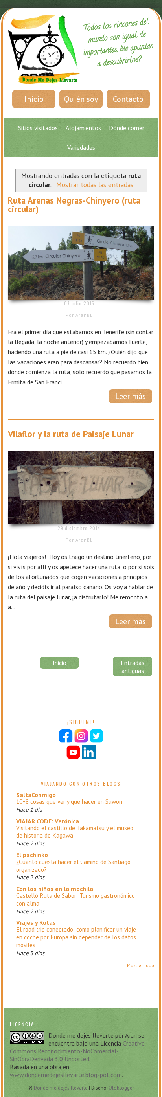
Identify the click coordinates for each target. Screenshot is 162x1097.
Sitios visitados (38, 128)
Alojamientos (83, 128)
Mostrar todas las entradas (94, 184)
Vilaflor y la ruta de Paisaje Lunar (71, 434)
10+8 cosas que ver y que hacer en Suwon (69, 801)
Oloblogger (121, 1087)
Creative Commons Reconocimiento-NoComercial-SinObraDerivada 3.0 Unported (77, 1051)
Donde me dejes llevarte (61, 1087)
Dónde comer (126, 128)
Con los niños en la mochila (54, 889)
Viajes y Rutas (36, 922)
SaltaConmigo (36, 795)
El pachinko (32, 855)
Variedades (81, 147)
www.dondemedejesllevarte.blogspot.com (66, 1075)
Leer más (130, 396)
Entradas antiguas (132, 666)
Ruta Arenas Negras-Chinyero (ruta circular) (74, 205)
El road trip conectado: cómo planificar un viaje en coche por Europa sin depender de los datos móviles (76, 937)
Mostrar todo (140, 965)
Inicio (34, 99)
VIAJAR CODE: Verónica (47, 821)
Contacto (128, 99)
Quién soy (81, 99)
